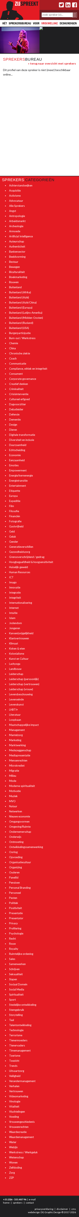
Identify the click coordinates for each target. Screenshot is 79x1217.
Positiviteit (15, 908)
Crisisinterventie (18, 394)
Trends (13, 1065)
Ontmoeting (16, 841)
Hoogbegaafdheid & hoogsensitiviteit (31, 562)
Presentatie (16, 913)
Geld (12, 531)
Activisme (15, 195)
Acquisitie (15, 190)
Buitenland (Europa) (20, 307)
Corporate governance (22, 378)
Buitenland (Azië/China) (23, 302)
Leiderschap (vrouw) (21, 689)
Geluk (12, 536)
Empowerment (18, 470)
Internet (14, 607)
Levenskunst (16, 704)
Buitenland (15, 287)
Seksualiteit (16, 974)
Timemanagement (20, 1050)
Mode (12, 780)
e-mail (32, 1199)
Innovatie (14, 587)
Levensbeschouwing (21, 694)
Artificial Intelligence (21, 236)
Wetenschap (16, 1157)
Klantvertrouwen (19, 638)
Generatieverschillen (21, 546)
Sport (12, 999)
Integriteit (15, 597)
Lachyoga (14, 663)
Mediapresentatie (19, 755)
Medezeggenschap (20, 750)
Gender (13, 541)
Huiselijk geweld (18, 567)
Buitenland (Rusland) (21, 322)
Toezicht (14, 1060)
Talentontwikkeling (20, 1025)
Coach (13, 358)
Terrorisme (15, 1035)
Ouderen (14, 872)
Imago (13, 582)
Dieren (13, 429)
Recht (12, 938)
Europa (13, 495)
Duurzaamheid (17, 445)
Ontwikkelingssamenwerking (26, 847)
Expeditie (14, 501)
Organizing (15, 867)
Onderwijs (15, 836)
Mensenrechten (18, 760)
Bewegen (14, 266)
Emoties (14, 465)
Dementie (15, 419)
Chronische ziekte (19, 353)
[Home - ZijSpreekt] (20, 9)
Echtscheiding (17, 450)
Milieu (12, 775)
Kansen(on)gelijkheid (21, 633)
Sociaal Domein (18, 984)
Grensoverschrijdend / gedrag (26, 557)
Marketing (15, 740)
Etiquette (14, 490)
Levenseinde (16, 699)
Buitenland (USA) (19, 328)
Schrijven (14, 969)
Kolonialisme (16, 653)
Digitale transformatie (22, 434)
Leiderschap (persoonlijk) (24, 679)
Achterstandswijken (20, 185)
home (6, 1202)
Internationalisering (20, 602)
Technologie (16, 1030)
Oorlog (13, 852)
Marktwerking (17, 745)
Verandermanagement (22, 1081)
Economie (15, 455)
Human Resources (19, 572)
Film (11, 506)
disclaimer (62, 1208)
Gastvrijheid (16, 526)
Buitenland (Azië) (19, 297)
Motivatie (15, 791)
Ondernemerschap (20, 831)
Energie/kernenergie (21, 475)
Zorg (12, 1172)
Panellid (13, 877)
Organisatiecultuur (20, 862)
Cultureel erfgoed (19, 399)
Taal (11, 1020)
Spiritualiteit (16, 994)
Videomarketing (18, 1096)
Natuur (13, 806)
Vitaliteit (14, 1106)
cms (73, 1208)
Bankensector (17, 251)
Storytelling (16, 1015)
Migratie (14, 770)
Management (17, 730)
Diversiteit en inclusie (21, 439)
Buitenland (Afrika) (20, 292)
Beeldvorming (17, 256)
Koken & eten (17, 648)
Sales (12, 959)
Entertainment (17, 485)
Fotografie (15, 521)
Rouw (12, 943)
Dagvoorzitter (17, 404)
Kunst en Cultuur (19, 658)
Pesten (13, 897)
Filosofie (14, 511)
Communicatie (17, 363)
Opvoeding (15, 857)
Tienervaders (17, 1045)
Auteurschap (16, 241)
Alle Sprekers (17, 205)
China (12, 348)
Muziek (13, 796)
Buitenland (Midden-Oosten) (26, 317)
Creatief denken (18, 384)
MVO (12, 801)
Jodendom (15, 623)
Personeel (15, 892)
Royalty (13, 948)
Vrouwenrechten (19, 1126)
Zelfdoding (15, 1167)
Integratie (15, 592)
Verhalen (14, 1086)
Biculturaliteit (17, 272)
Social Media (16, 989)
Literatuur (15, 714)
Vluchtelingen (17, 1111)
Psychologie (16, 933)
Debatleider (16, 409)
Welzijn (13, 1147)
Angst (12, 211)
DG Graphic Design (51, 1212)
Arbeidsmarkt (17, 221)
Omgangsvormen (19, 821)
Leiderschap (16, 674)
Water (12, 1142)
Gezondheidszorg (19, 551)
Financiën (14, 516)
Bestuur (13, 261)
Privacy (13, 923)
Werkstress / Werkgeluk (23, 1152)
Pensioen (14, 882)
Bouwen (14, 282)
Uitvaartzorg (16, 1070)
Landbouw (15, 668)
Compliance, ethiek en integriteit (28, 368)
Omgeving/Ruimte (20, 826)
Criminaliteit (16, 389)
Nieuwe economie (19, 816)
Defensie (14, 414)
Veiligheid (14, 1076)
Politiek (13, 903)
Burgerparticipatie (20, 333)
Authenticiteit (17, 246)
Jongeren (14, 628)
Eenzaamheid (17, 460)
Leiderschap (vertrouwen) (24, 684)
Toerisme (14, 1055)
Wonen (13, 1162)
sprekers (17, 1202)
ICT (11, 577)
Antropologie (17, 216)
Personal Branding (20, 887)
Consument (16, 373)
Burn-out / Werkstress (22, 338)
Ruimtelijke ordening (21, 953)
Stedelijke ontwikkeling (22, 1004)
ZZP (11, 1177)
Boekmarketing (18, 277)
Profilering (15, 928)
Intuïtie (13, 613)
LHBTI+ (13, 709)
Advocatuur (16, 200)
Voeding (14, 1116)
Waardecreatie (18, 1132)
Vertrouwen (16, 1091)
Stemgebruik (16, 1009)
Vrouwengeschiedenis (22, 1121)
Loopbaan (15, 719)
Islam (12, 618)
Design (13, 424)
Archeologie (16, 226)
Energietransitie (18, 480)
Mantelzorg (16, 735)
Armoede (14, 231)
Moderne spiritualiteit (22, 786)
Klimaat (13, 643)
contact (30, 1202)
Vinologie (14, 1101)
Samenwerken (17, 964)
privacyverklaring (44, 1208)
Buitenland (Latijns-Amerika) (25, 312)
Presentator (16, 918)
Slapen (13, 979)
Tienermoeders (18, 1040)
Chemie (13, 343)
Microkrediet (17, 765)
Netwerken (15, 811)
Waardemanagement (21, 1137)
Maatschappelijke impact (24, 724)
